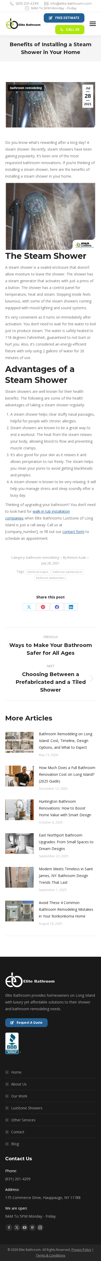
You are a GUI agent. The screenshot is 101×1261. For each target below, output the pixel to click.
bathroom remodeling (26, 88)
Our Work (19, 1096)
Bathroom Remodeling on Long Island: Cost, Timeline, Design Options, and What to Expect (65, 740)
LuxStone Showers (26, 1107)
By (74, 557)
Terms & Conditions (50, 1255)
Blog (15, 1143)
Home (16, 1072)
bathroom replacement (50, 577)
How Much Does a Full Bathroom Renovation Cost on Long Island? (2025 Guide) (67, 774)
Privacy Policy (81, 1249)
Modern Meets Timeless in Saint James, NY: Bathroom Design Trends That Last (66, 875)
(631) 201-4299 (27, 3)
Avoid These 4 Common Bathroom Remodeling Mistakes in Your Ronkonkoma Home (66, 909)
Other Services (23, 1119)
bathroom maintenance (67, 571)
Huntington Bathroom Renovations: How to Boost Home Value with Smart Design (65, 808)
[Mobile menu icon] (93, 24)
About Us (19, 1084)
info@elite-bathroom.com (71, 3)
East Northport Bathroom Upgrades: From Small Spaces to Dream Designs (66, 842)
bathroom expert (37, 571)
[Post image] (19, 742)
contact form (73, 531)
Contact (17, 1131)
